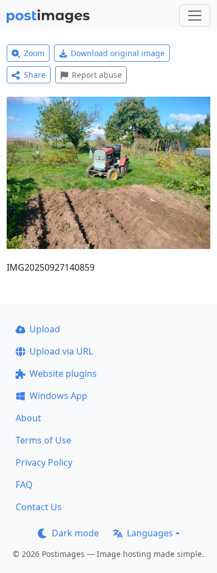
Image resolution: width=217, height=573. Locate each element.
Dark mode (75, 533)
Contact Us (39, 507)
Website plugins (63, 373)
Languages (150, 533)
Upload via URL (61, 351)
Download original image (118, 53)
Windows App (58, 396)
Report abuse (97, 74)
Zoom (34, 53)
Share (35, 74)
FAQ (24, 485)
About (28, 418)
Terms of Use (43, 440)
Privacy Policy (44, 462)
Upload (44, 329)
